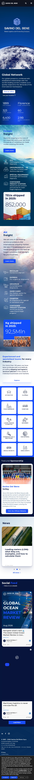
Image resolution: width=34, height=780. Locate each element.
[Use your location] (15, 95)
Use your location (8, 95)
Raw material (25, 436)
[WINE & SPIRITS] (25, 447)
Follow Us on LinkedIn (10, 586)
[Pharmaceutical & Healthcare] (8, 433)
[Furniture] (25, 405)
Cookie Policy (4, 754)
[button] (26, 3)
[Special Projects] (8, 447)
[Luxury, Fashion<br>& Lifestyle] (8, 419)
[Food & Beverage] (8, 405)
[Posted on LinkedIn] (30, 641)
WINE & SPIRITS (25, 450)
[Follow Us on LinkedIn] (3, 586)
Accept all (5, 777)
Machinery (25, 423)
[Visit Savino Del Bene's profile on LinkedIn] (4, 641)
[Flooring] (25, 392)
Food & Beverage (9, 409)
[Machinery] (25, 419)
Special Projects (9, 450)
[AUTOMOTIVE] (8, 392)
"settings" (23, 763)
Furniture (25, 409)
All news (16, 573)
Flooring (25, 395)
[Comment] (7, 717)
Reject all (14, 777)
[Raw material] (25, 433)
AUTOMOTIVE (9, 395)
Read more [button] (6, 637)
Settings (22, 777)
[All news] (20, 573)
